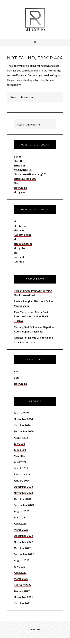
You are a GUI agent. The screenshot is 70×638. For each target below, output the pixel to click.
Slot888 (18, 160)
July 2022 (19, 566)
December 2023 (23, 486)
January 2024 (22, 480)
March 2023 (21, 529)
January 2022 (22, 591)
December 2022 (23, 535)
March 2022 (21, 578)
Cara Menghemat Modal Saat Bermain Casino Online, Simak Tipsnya (31, 316)
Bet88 (17, 156)
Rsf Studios (35, 19)
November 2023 (23, 492)
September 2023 (24, 505)
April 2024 (20, 462)
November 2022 (23, 541)
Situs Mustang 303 (25, 178)
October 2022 (22, 548)
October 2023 (22, 498)
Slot (16, 183)
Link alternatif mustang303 (30, 174)
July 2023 (19, 517)
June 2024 (20, 449)
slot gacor (20, 192)
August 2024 (21, 437)
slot (16, 221)
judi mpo (19, 261)
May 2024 (20, 455)
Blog (16, 371)
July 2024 (19, 443)
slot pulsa (19, 248)
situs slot (19, 230)
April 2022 (20, 572)
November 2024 (23, 419)
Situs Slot (19, 165)
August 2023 (21, 511)
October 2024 (22, 425)
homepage (54, 70)
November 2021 (23, 597)
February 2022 (22, 584)
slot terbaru (21, 225)
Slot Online (20, 187)
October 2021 (22, 603)
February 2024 (22, 474)
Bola (16, 377)
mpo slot (19, 256)
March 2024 (21, 468)
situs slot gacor (23, 243)
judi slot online (22, 234)
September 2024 (24, 431)
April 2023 (20, 523)
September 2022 (24, 554)
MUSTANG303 (23, 169)
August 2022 (21, 560)
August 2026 (21, 412)
